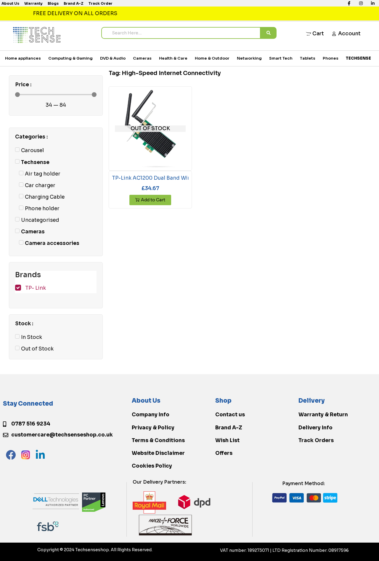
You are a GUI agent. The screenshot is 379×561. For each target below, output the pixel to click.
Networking (249, 58)
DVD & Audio (113, 58)
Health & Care (173, 58)
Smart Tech (281, 58)
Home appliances (23, 58)
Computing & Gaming (70, 58)
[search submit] (269, 33)
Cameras (142, 58)
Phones (330, 58)
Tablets (307, 58)
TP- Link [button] (35, 288)
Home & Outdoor (212, 58)
